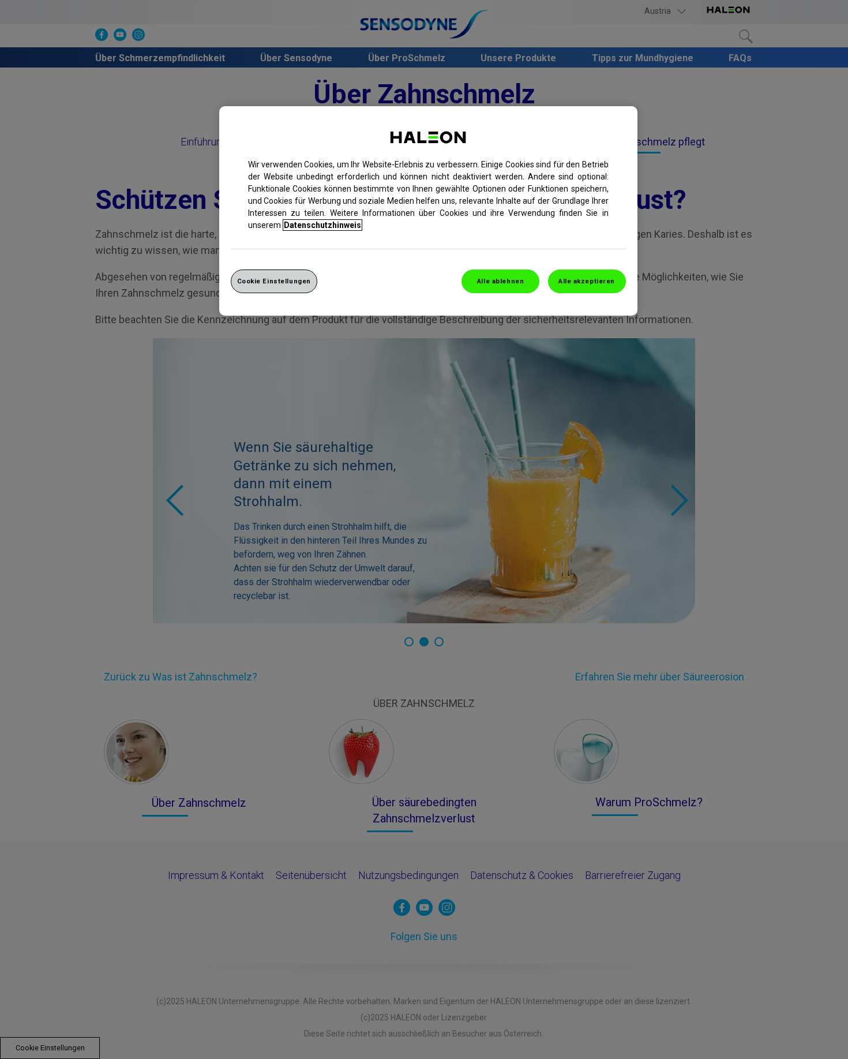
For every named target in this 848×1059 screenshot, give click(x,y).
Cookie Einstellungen (274, 281)
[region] (428, 211)
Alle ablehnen (500, 281)
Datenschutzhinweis (322, 225)
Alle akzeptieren (586, 281)
